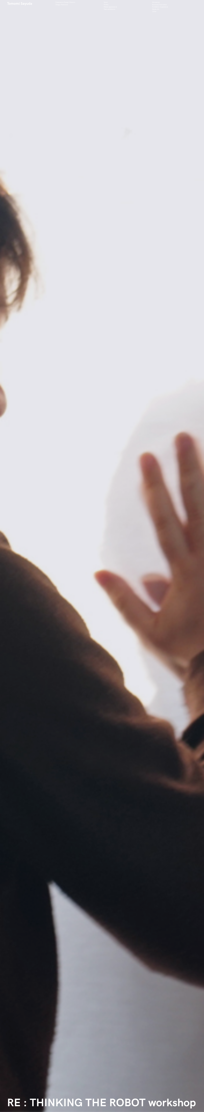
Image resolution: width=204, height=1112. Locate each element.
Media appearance (110, 7)
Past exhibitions (109, 9)
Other (154, 11)
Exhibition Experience (160, 7)
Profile (106, 5)
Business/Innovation (159, 5)
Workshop (156, 2)
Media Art (155, 9)
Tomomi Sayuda (19, 4)
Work (106, 2)
